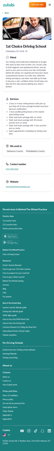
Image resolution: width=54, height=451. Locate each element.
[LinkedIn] (49, 431)
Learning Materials (10, 353)
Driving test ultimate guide (13, 311)
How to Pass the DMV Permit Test (16, 319)
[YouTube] (22, 431)
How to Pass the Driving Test (14, 323)
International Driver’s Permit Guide (16, 331)
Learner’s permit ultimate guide (14, 307)
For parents (7, 296)
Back (7, 13)
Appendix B (7, 419)
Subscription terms (10, 407)
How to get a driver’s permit (13, 277)
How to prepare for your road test (16, 273)
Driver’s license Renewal (12, 265)
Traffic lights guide (10, 315)
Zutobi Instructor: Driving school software (19, 349)
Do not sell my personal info (14, 403)
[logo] (8, 5)
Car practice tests (9, 220)
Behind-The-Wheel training (13, 281)
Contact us (7, 381)
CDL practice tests (10, 224)
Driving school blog (10, 357)
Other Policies (8, 411)
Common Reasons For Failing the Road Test (19, 327)
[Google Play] (27, 242)
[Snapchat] (42, 431)
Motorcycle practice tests (12, 228)
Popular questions (10, 335)
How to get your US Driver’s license (16, 269)
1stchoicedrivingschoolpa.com (18, 186)
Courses (6, 285)
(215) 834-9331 (12, 169)
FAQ (4, 292)
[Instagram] (29, 431)
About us (6, 377)
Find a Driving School (11, 254)
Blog (4, 288)
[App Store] (27, 236)
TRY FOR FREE (37, 4)
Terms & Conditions (10, 395)
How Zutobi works (10, 384)
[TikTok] (36, 431)
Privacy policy (8, 399)
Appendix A (7, 415)
